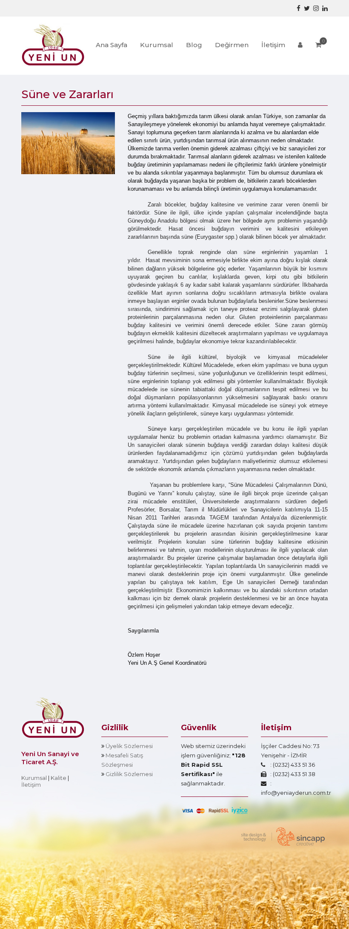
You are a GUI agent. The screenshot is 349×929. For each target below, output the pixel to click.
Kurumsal (156, 45)
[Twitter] (307, 8)
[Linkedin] (325, 8)
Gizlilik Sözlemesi (129, 774)
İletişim (273, 45)
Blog (194, 45)
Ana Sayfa (111, 45)
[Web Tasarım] (281, 836)
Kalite (58, 777)
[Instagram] (316, 8)
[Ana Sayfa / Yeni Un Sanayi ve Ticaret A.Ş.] (53, 43)
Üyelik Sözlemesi (129, 746)
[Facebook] (298, 8)
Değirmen (232, 45)
